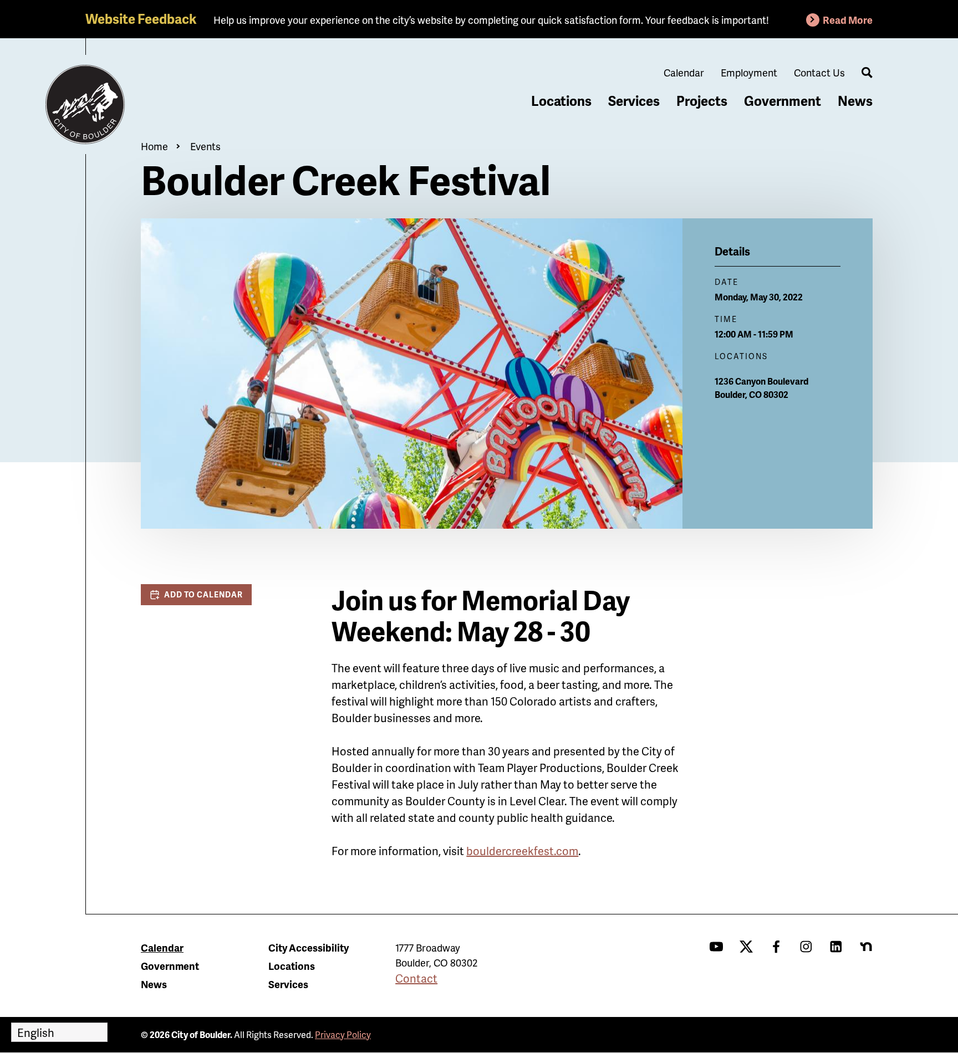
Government (782, 100)
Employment (749, 72)
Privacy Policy (343, 1034)
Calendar (684, 72)
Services (634, 100)
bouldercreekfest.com (522, 850)
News (855, 100)
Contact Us (819, 72)
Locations (561, 100)
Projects (701, 100)
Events (205, 146)
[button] (196, 594)
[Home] (85, 105)
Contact (416, 978)
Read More (848, 20)
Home (154, 146)
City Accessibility (308, 947)
